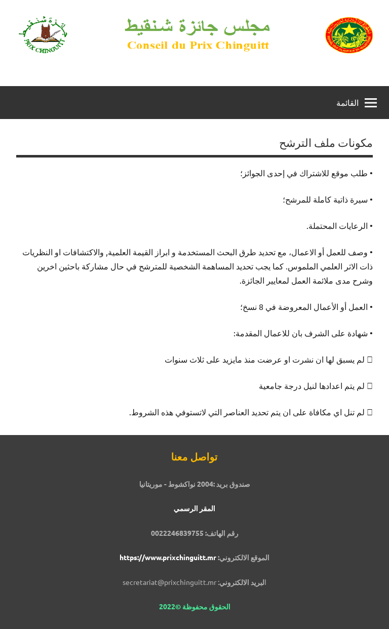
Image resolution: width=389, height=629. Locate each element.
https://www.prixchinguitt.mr (168, 557)
